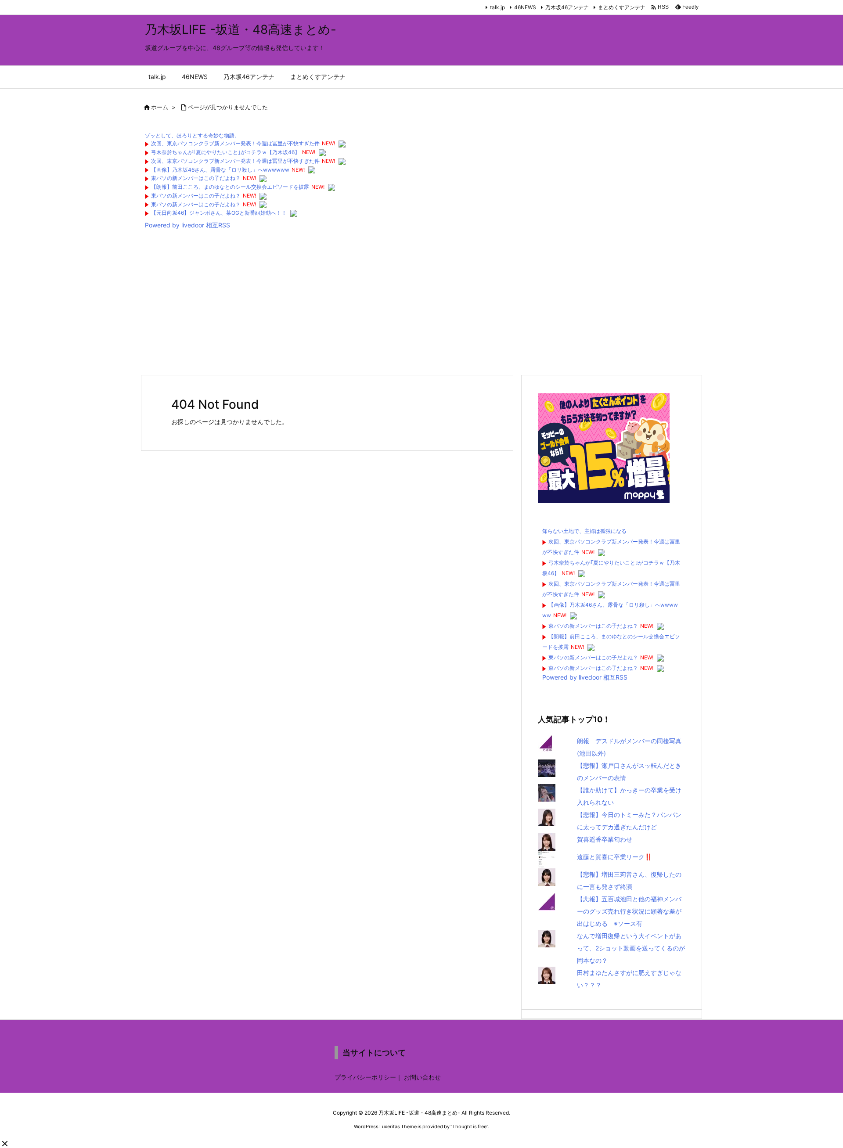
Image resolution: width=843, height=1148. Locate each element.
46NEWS (525, 7)
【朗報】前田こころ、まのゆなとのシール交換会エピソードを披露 (230, 187)
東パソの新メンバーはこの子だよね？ (196, 178)
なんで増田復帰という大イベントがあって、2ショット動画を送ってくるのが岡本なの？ (631, 948)
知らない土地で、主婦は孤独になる (584, 531)
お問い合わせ (422, 1077)
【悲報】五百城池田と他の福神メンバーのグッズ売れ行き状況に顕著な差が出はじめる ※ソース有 (629, 911)
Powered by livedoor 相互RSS (187, 225)
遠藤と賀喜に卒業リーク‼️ (614, 856)
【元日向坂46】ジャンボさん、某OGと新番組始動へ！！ (219, 212)
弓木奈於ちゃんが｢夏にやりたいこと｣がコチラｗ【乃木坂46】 (225, 152)
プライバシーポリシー (365, 1077)
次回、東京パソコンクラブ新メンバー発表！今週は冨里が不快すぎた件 (235, 143)
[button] (4, 1143)
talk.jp (497, 7)
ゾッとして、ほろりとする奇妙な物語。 (192, 135)
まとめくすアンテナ (621, 7)
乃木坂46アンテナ (567, 7)
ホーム (159, 107)
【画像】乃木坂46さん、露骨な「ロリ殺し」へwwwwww (220, 169)
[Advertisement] (403, 304)
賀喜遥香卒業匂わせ (604, 839)
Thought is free (469, 1126)
